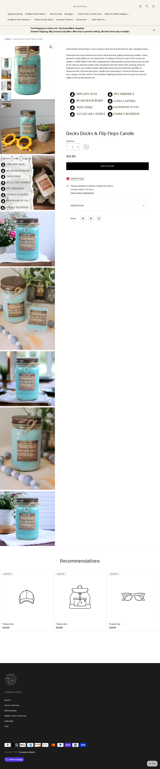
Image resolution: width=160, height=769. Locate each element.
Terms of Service (12, 705)
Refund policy (10, 710)
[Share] (83, 218)
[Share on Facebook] (91, 218)
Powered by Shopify (27, 752)
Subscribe (8, 721)
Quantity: (70, 141)
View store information (82, 193)
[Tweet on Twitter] (99, 218)
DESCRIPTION (77, 205)
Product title (8, 624)
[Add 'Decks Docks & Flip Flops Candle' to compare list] (86, 147)
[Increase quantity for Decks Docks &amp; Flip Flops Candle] (78, 147)
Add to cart (107, 166)
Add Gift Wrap (77, 178)
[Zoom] (51, 47)
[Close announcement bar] (154, 30)
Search (7, 700)
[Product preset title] (26, 597)
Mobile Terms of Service (15, 715)
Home (7, 39)
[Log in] (140, 6)
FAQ (6, 726)
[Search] (147, 6)
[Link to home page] (10, 679)
